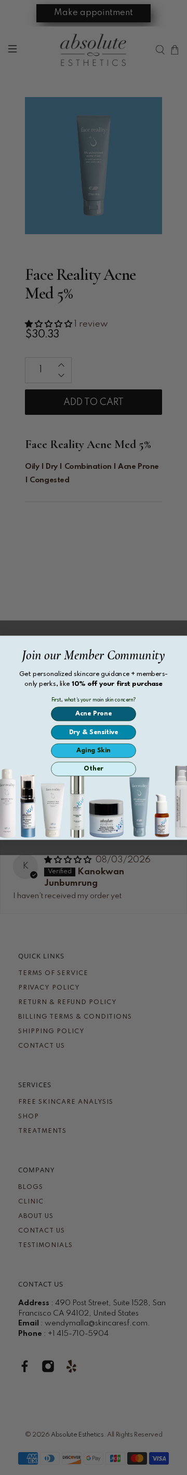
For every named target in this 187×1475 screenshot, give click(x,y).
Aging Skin (93, 750)
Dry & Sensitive (93, 731)
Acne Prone (93, 713)
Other (93, 768)
